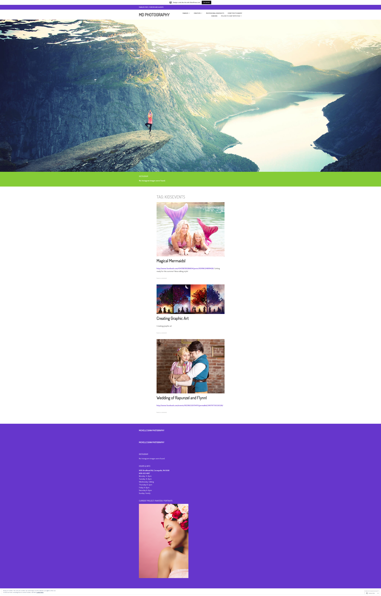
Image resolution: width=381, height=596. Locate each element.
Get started (206, 2)
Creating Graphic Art (173, 318)
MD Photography (154, 14)
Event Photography (235, 13)
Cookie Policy (40, 592)
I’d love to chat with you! (230, 16)
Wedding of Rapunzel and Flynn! (182, 397)
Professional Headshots (215, 13)
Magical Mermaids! (171, 260)
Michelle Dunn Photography (151, 430)
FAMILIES (185, 13)
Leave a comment (162, 278)
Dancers (214, 16)
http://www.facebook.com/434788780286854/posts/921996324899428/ (185, 269)
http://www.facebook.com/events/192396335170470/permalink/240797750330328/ (190, 406)
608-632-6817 (144, 473)
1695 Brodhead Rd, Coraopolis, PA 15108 (154, 471)
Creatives (197, 13)
